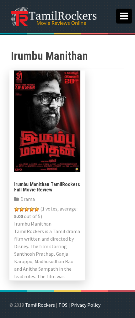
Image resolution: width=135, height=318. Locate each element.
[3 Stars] (26, 209)
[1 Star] (16, 209)
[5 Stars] (36, 209)
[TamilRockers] (53, 16)
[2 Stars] (21, 209)
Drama (27, 199)
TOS (63, 305)
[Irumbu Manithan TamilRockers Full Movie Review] (47, 120)
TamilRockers (40, 305)
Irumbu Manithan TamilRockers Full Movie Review (47, 187)
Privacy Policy (85, 305)
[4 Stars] (31, 209)
